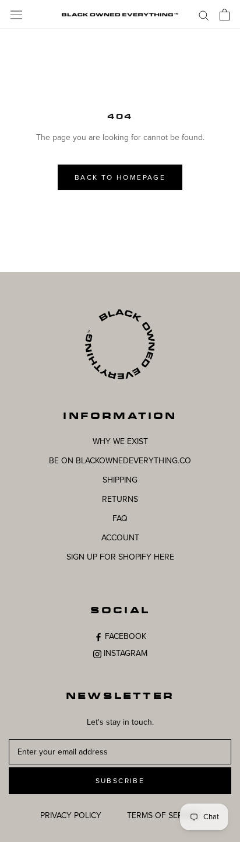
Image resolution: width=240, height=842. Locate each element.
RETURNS (120, 499)
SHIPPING (120, 480)
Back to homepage (120, 177)
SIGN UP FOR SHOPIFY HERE (120, 557)
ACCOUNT (120, 538)
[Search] (204, 15)
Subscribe (120, 781)
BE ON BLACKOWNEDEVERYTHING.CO (120, 461)
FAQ (120, 518)
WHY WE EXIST (120, 441)
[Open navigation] (16, 14)
